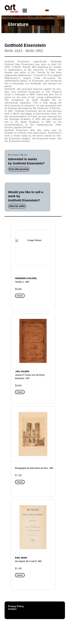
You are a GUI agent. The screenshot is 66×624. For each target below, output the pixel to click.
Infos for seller (17, 206)
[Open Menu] (25, 10)
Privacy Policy (16, 606)
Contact (12, 609)
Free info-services (19, 169)
